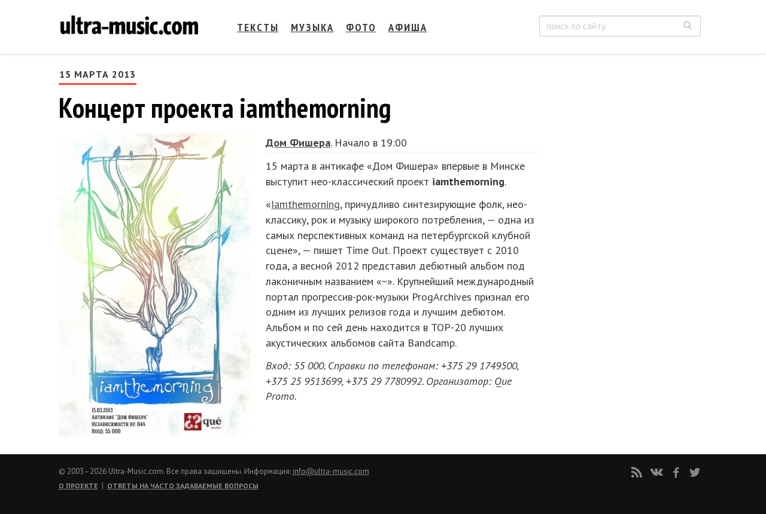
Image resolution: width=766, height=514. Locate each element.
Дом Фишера (298, 142)
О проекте (78, 485)
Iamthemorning (305, 204)
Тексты (258, 27)
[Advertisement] (628, 185)
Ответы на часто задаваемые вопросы (183, 485)
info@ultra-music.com (331, 471)
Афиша (407, 27)
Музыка (312, 27)
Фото (361, 27)
